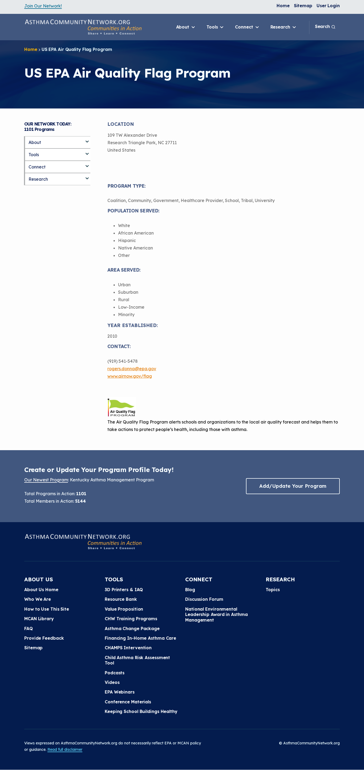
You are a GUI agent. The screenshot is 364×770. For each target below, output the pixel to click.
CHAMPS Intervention (128, 647)
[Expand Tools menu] (87, 151)
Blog (190, 589)
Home (283, 5)
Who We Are (37, 599)
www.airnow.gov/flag (129, 376)
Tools (213, 27)
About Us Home (41, 589)
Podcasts (114, 672)
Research (281, 27)
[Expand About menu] (87, 139)
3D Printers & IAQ (124, 589)
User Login (328, 5)
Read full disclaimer (64, 749)
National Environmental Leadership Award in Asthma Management (216, 614)
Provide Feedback (44, 638)
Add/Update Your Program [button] (292, 486)
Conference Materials (128, 701)
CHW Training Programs (131, 618)
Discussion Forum (204, 599)
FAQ (28, 628)
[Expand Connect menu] (87, 164)
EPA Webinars (120, 692)
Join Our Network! (43, 6)
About (183, 27)
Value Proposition (124, 609)
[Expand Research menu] (87, 176)
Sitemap (303, 5)
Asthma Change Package (132, 628)
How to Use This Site (46, 609)
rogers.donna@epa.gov (131, 368)
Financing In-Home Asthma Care (140, 638)
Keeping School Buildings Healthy (141, 711)
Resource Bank (121, 599)
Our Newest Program (46, 479)
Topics (273, 589)
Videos (112, 682)
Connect (244, 27)
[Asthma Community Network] (83, 27)
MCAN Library (39, 618)
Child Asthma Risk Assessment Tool (137, 660)
